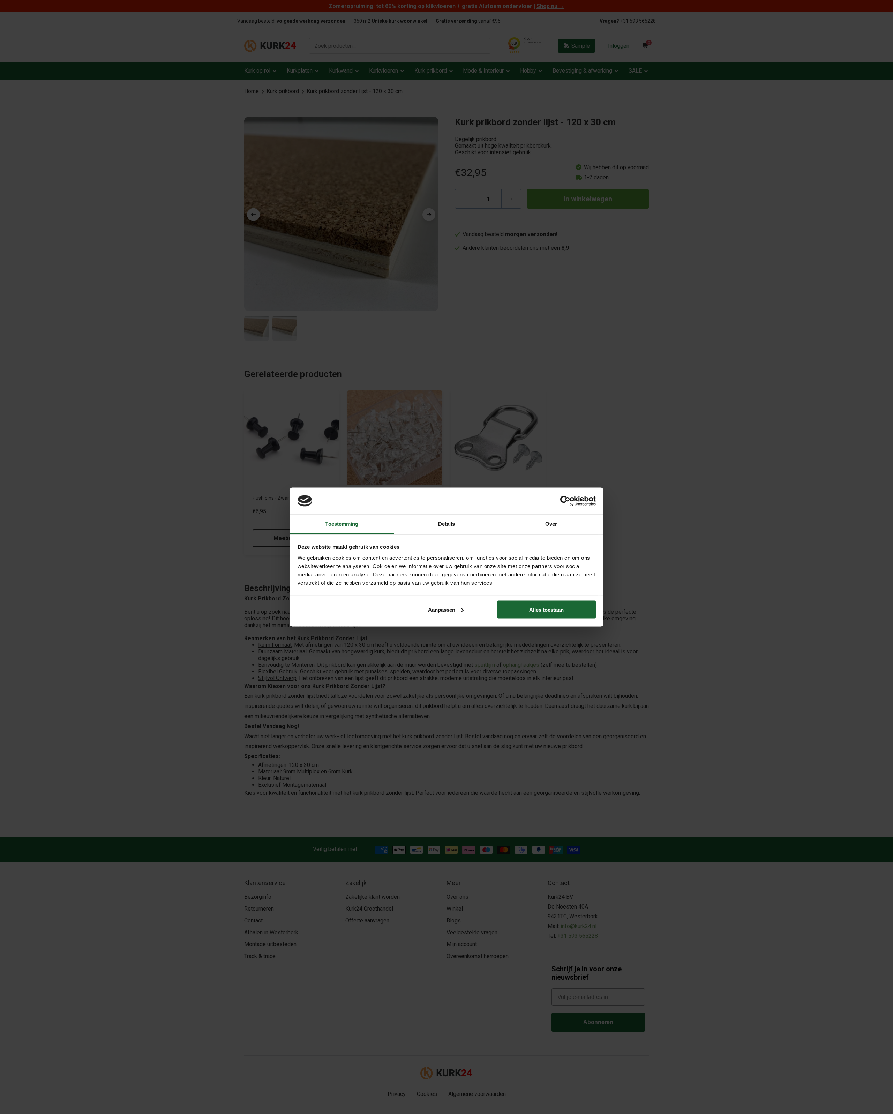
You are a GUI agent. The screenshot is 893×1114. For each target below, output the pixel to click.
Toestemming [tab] (341, 524)
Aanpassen (441, 609)
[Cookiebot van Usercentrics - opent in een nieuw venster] (565, 500)
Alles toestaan (546, 609)
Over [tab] (551, 524)
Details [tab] (446, 524)
